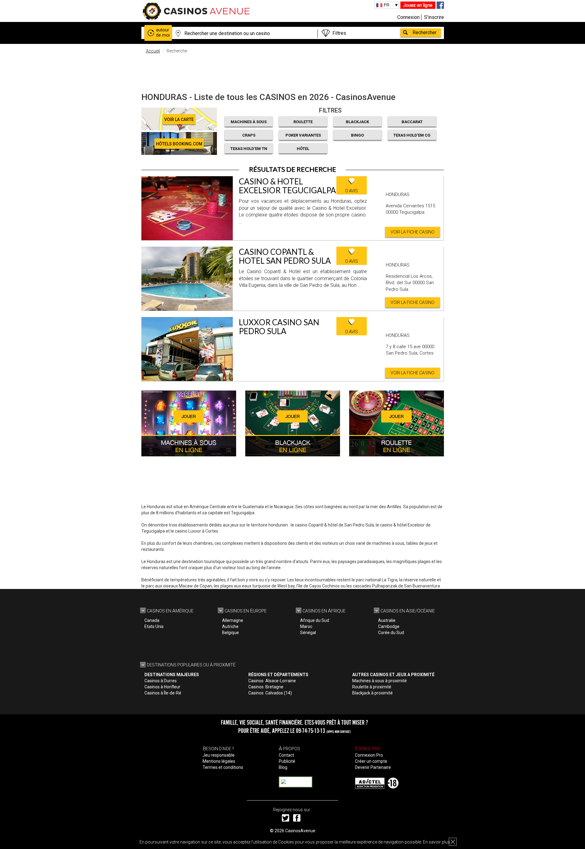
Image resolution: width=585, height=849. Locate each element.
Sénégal (308, 632)
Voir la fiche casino (412, 232)
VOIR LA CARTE (179, 119)
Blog (283, 767)
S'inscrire (434, 17)
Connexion (408, 17)
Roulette (303, 122)
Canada (151, 620)
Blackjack (357, 122)
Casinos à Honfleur (162, 686)
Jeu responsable (219, 755)
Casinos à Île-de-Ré (162, 692)
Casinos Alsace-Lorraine (272, 680)
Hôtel (303, 148)
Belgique (230, 632)
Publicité (287, 761)
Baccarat (412, 122)
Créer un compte (371, 761)
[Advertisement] (292, 71)
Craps (248, 135)
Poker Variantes (303, 135)
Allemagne (232, 620)
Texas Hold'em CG (412, 135)
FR (386, 4)
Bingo (357, 135)
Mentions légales (219, 761)
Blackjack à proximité (372, 692)
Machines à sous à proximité (379, 680)
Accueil (153, 50)
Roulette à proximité (371, 686)
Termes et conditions (223, 767)
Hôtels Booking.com (179, 143)
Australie (386, 620)
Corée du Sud (391, 632)
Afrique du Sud (314, 620)
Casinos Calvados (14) (270, 692)
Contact (286, 755)
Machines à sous (249, 122)
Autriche (230, 626)
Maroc (306, 626)
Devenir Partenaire (373, 767)
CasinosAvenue (300, 830)
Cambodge (388, 626)
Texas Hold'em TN (248, 148)
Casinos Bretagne (265, 686)
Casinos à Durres (160, 680)
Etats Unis (154, 626)
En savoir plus (436, 842)
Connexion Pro (369, 755)
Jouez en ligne (417, 5)
